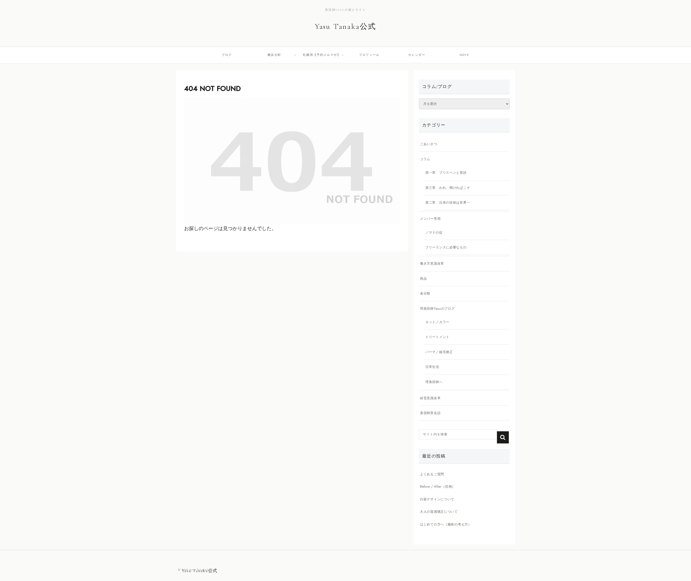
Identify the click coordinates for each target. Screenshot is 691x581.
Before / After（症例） (437, 486)
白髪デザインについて (437, 499)
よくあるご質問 (432, 474)
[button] (503, 437)
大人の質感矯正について (439, 511)
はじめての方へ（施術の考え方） (446, 524)
